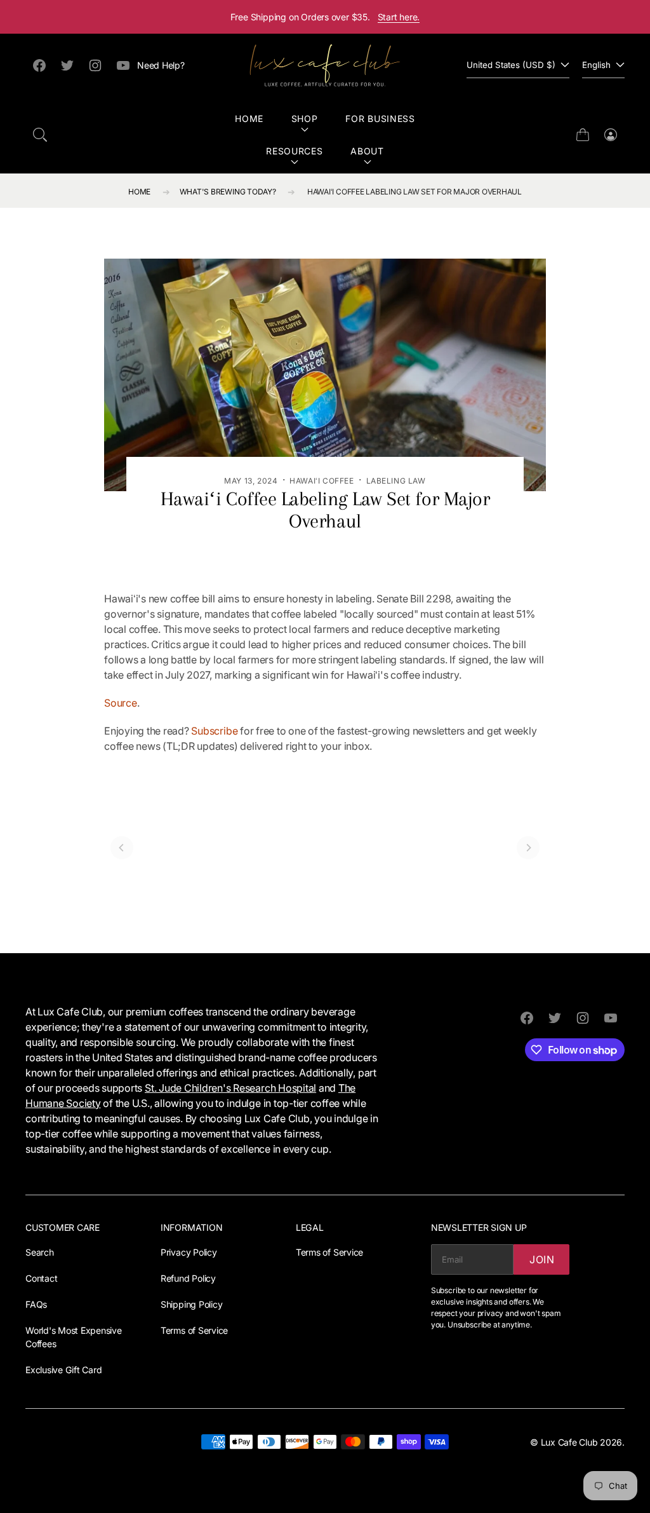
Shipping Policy (191, 1304)
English (596, 65)
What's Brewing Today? (228, 191)
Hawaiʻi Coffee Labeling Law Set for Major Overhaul (414, 191)
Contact (41, 1278)
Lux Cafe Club (569, 1442)
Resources (294, 151)
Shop (304, 118)
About (367, 151)
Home (249, 118)
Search (39, 1252)
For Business (380, 118)
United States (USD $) (511, 65)
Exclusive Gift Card (63, 1369)
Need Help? (161, 65)
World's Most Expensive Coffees (73, 1337)
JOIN (542, 1259)
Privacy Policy (189, 1252)
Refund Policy (188, 1278)
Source (120, 702)
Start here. (399, 16)
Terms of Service (194, 1330)
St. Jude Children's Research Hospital (230, 1088)
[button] (40, 135)
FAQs (36, 1304)
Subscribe (214, 730)
